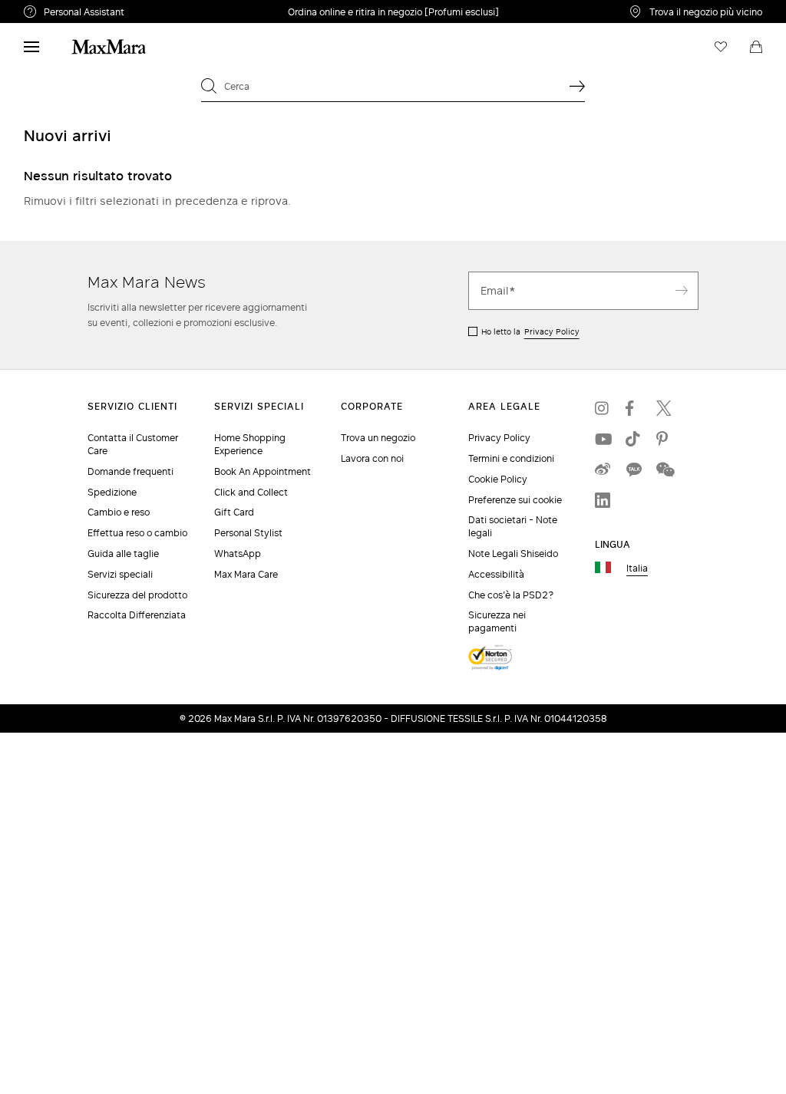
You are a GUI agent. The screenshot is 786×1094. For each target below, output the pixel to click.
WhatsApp (237, 553)
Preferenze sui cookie (515, 499)
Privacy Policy (552, 331)
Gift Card (234, 512)
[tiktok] (633, 438)
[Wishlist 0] (721, 46)
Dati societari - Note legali (512, 526)
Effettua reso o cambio (137, 532)
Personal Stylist (248, 532)
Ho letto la (530, 331)
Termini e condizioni (511, 458)
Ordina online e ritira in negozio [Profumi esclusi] (393, 11)
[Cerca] (577, 86)
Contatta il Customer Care (133, 444)
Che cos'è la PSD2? (511, 594)
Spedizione (112, 492)
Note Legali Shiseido (513, 553)
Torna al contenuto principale (78, 8)
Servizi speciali (120, 574)
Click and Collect (251, 492)
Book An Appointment (262, 471)
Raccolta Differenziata (137, 614)
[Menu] (31, 46)
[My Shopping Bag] (756, 46)
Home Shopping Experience (250, 444)
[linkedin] (602, 500)
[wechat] (664, 469)
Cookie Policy (497, 479)
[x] (664, 408)
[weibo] (602, 469)
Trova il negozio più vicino (705, 11)
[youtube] (602, 438)
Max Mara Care (246, 574)
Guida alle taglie (123, 553)
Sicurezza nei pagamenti (497, 621)
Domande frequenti (130, 471)
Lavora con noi (372, 458)
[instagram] (602, 408)
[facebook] (633, 408)
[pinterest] (664, 438)
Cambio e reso (119, 512)
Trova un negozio (378, 437)
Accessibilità (496, 574)
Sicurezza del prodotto (137, 594)
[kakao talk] (633, 469)
